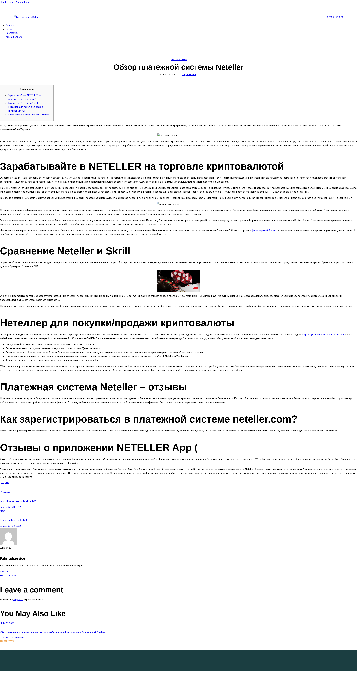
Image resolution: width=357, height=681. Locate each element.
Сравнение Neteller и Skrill (23, 102)
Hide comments (9, 575)
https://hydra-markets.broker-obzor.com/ (323, 334)
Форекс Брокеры (179, 59)
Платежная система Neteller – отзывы (29, 114)
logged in (18, 599)
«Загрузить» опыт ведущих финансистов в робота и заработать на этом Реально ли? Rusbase (53, 632)
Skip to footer (23, 1)
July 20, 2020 (7, 623)
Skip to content (8, 1)
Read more (5, 571)
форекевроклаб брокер (264, 230)
